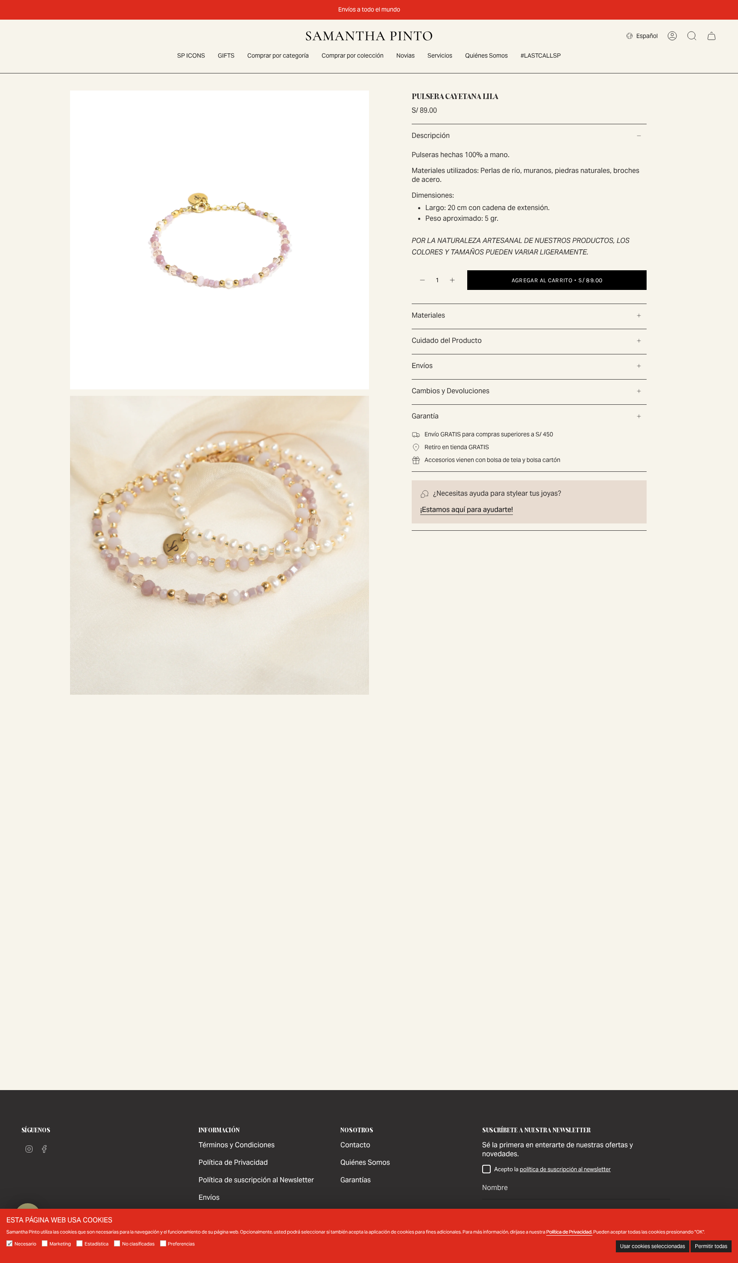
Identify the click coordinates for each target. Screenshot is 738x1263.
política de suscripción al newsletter (565, 1169)
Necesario (25, 1244)
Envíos (422, 365)
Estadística (96, 1244)
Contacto (355, 1144)
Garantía (425, 416)
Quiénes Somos (365, 1162)
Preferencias (181, 1244)
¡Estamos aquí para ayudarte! (466, 509)
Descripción (431, 135)
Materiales (428, 315)
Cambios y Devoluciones (450, 390)
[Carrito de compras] (711, 36)
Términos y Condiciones (237, 1144)
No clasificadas (138, 1244)
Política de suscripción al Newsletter (256, 1179)
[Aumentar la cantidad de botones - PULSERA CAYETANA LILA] (452, 280)
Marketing (60, 1244)
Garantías (355, 1179)
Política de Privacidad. (569, 1232)
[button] (278, 56)
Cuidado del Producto (447, 340)
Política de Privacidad (233, 1162)
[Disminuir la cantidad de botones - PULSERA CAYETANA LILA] (422, 280)
